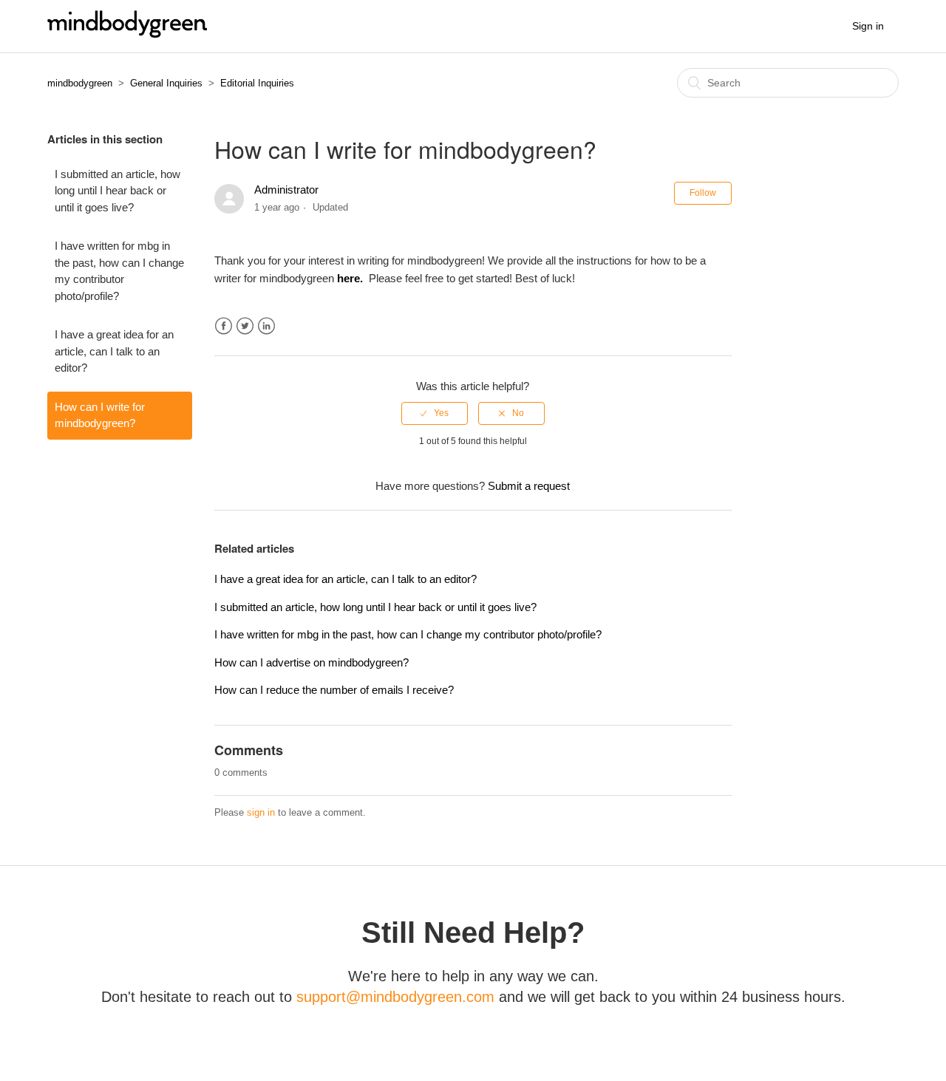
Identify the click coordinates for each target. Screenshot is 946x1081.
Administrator (286, 189)
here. (351, 278)
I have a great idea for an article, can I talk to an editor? (114, 351)
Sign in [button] (868, 26)
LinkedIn (266, 326)
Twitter (245, 326)
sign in (261, 812)
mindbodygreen (79, 83)
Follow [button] (703, 193)
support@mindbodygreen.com (395, 997)
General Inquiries (166, 83)
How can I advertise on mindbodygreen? (311, 662)
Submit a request (529, 486)
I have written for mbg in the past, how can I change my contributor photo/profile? (119, 270)
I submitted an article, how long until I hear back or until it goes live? (117, 191)
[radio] (434, 413)
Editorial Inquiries (257, 83)
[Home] (127, 33)
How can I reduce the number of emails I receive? (334, 689)
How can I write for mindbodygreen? (100, 415)
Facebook (223, 326)
